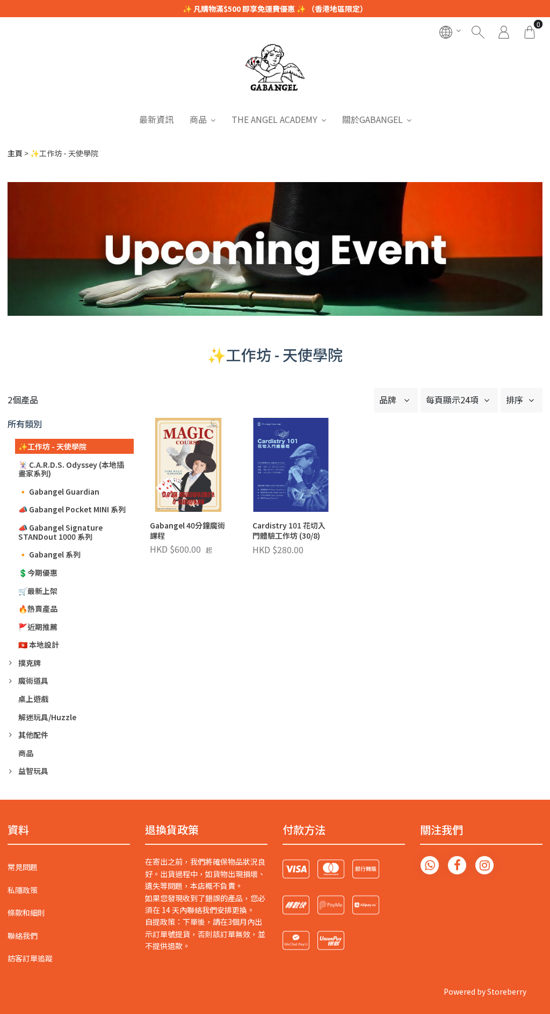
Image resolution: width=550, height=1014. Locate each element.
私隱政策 (23, 890)
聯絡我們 (23, 935)
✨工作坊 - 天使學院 (52, 446)
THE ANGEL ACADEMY (274, 119)
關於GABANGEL (372, 119)
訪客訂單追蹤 (30, 958)
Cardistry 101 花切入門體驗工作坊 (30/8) (288, 530)
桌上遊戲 (33, 698)
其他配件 (33, 734)
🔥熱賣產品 (37, 608)
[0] (529, 30)
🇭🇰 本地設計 (38, 644)
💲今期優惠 (37, 572)
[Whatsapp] (429, 865)
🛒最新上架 (37, 590)
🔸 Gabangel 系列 (49, 554)
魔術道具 (33, 680)
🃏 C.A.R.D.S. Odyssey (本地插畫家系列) (71, 469)
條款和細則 (26, 912)
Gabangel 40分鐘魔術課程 (187, 530)
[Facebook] (457, 865)
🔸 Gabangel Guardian (58, 491)
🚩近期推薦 (37, 626)
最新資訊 (156, 119)
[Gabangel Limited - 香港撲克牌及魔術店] (274, 76)
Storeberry (506, 991)
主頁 (15, 153)
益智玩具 (33, 770)
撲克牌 (29, 662)
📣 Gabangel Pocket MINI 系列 (72, 509)
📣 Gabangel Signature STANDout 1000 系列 (60, 532)
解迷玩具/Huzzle (47, 717)
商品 (198, 119)
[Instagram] (484, 865)
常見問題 (23, 866)
